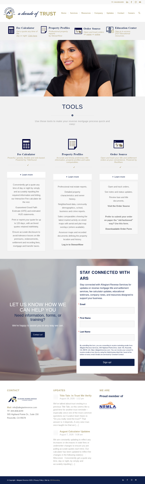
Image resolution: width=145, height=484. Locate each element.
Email (82, 304)
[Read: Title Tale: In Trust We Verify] (55, 397)
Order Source (92, 28)
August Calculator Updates (75, 431)
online (97, 34)
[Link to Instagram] (136, 2)
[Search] (139, 13)
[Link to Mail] (140, 2)
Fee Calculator (25, 28)
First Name (85, 318)
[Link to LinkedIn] (127, 2)
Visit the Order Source (119, 206)
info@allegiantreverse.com (24, 407)
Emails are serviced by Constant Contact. (109, 354)
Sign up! (107, 362)
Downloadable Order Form (118, 229)
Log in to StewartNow (72, 244)
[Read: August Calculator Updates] (55, 432)
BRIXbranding (55, 480)
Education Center (126, 28)
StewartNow (56, 36)
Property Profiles (59, 28)
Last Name (85, 332)
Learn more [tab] (27, 174)
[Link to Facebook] (131, 2)
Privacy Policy (38, 480)
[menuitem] (63, 13)
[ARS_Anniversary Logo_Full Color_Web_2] (30, 13)
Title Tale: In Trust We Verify (75, 395)
